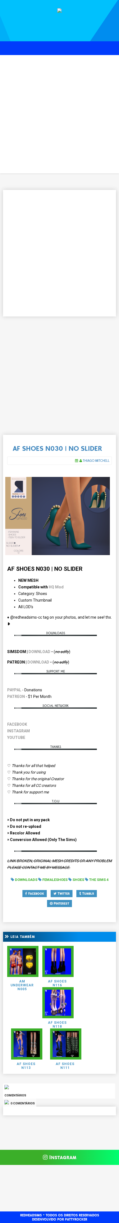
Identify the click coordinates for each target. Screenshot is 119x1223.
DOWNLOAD (39, 651)
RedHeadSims (31, 1215)
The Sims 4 (98, 880)
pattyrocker (76, 1219)
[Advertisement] (59, 114)
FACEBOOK (17, 724)
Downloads (26, 880)
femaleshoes (55, 880)
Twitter (63, 893)
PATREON (16, 696)
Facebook (35, 893)
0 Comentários (22, 1103)
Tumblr (87, 893)
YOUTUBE (16, 737)
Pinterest (61, 903)
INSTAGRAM (18, 731)
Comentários (15, 1095)
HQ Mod (56, 587)
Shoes (78, 880)
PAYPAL (14, 690)
